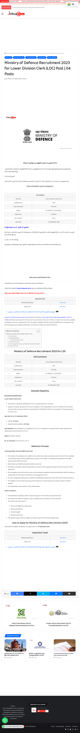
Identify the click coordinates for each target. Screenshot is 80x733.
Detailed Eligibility (14, 338)
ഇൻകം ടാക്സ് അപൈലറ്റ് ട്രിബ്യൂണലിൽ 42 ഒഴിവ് (36, 654)
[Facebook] (17, 594)
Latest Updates (52, 57)
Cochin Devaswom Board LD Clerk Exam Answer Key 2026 (63, 654)
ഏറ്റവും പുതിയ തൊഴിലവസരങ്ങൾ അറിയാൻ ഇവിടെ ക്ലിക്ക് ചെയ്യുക (32, 312)
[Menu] (2, 14)
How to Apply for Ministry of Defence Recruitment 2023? (25, 344)
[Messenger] (56, 594)
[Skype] (43, 594)
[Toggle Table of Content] (37, 331)
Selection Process (14, 342)
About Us (68, 726)
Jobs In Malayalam (31, 726)
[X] (30, 594)
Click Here (63, 303)
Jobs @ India (41, 57)
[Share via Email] (69, 594)
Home (7, 53)
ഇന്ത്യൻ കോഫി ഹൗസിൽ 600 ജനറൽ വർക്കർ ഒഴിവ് (14, 654)
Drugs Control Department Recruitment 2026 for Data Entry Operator (28, 1)
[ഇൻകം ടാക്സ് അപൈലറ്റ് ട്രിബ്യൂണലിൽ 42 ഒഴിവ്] (40, 645)
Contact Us (75, 726)
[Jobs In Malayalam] (16, 14)
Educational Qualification (17, 340)
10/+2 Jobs (13, 53)
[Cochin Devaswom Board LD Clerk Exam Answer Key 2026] (65, 645)
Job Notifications (31, 57)
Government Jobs (19, 57)
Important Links (14, 346)
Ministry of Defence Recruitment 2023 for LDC (19, 334)
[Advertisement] (40, 33)
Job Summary (13, 336)
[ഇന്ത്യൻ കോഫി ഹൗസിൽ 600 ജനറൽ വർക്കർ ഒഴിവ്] (15, 645)
